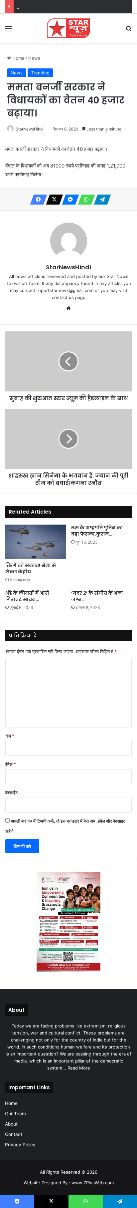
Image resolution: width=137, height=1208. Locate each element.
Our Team (15, 1113)
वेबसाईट (11, 792)
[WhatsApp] (84, 200)
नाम (9, 735)
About (11, 1124)
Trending (40, 72)
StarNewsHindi (30, 128)
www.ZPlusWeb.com (92, 1182)
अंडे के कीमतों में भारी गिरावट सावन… (27, 596)
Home (18, 58)
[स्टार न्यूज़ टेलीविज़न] (68, 28)
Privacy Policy (20, 1144)
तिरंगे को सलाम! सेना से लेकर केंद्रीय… (30, 568)
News (34, 58)
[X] (52, 200)
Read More (79, 1068)
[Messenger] (68, 200)
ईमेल (10, 764)
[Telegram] (100, 200)
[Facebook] (36, 200)
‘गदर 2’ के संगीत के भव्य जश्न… (97, 596)
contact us (63, 297)
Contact (13, 1134)
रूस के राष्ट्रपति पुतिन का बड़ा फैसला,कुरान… (97, 530)
